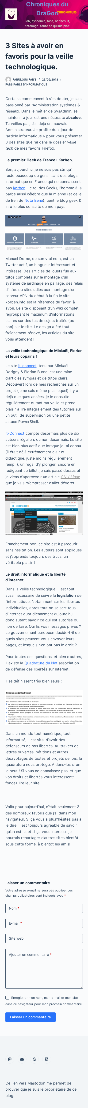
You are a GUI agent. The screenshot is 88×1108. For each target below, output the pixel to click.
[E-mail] (22, 1059)
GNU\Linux (70, 476)
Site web (16, 938)
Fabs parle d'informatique (26, 84)
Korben (19, 188)
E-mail (15, 923)
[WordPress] (34, 1059)
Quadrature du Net (40, 663)
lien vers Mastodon (28, 1083)
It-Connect (14, 433)
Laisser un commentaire (30, 1017)
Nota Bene (33, 200)
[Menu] (81, 14)
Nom (14, 908)
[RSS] (46, 1059)
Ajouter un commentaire (30, 954)
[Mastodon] (9, 1059)
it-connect (27, 365)
